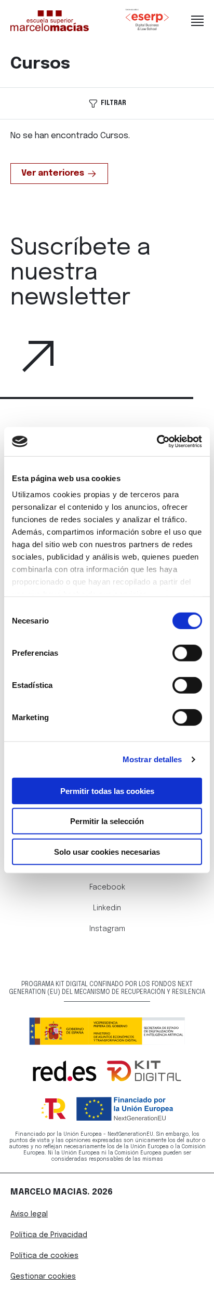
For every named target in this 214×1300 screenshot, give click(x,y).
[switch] (187, 652)
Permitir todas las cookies (107, 790)
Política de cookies (44, 1255)
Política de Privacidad (48, 1235)
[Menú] (197, 21)
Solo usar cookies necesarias (107, 851)
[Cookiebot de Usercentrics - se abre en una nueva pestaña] (156, 441)
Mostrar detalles (152, 759)
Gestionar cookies (43, 1276)
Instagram (107, 929)
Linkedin (107, 908)
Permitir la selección (107, 821)
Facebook (107, 887)
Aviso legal (29, 1214)
